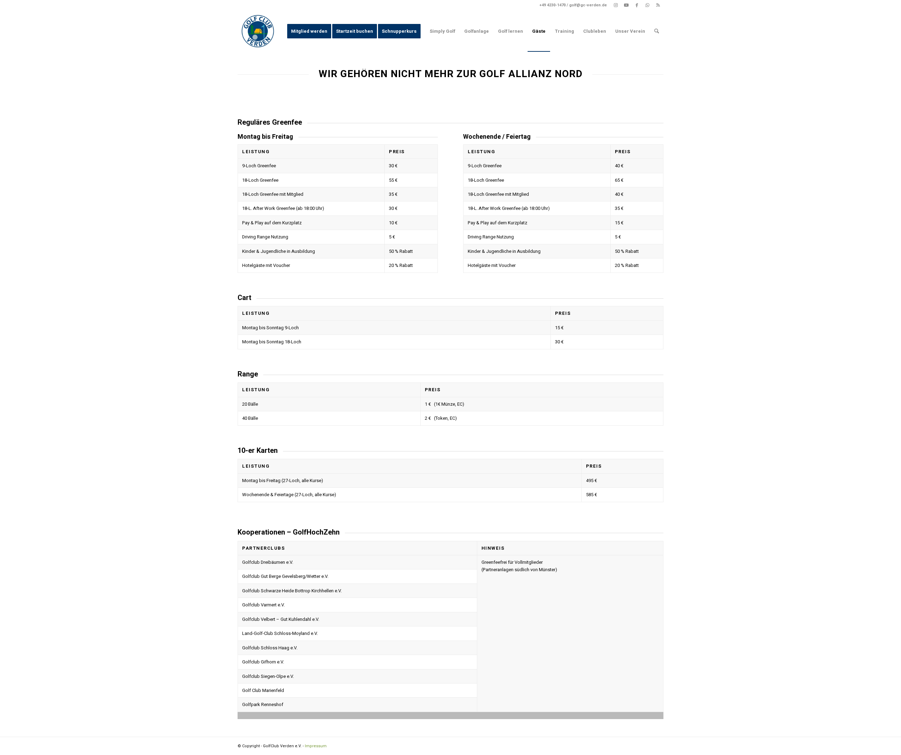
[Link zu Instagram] (616, 5)
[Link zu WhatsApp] (647, 5)
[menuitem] (309, 31)
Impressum (316, 746)
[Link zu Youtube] (626, 5)
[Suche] (656, 31)
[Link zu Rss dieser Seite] (658, 5)
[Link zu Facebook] (637, 5)
